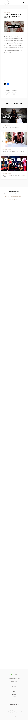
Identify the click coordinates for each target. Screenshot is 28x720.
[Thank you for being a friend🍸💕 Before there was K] (8, 522)
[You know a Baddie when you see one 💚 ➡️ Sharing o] (15, 246)
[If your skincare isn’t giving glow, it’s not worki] (23, 323)
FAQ (14, 699)
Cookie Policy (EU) (14, 702)
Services (14, 686)
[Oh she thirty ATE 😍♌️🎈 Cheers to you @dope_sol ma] (1, 283)
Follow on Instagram (13, 199)
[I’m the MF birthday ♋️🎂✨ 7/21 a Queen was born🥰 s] (8, 238)
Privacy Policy (14, 707)
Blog (14, 691)
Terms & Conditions (14, 704)
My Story (14, 683)
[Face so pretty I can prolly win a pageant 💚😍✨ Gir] (1, 555)
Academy (14, 689)
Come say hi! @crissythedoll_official (13, 196)
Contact (14, 696)
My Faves (14, 694)
